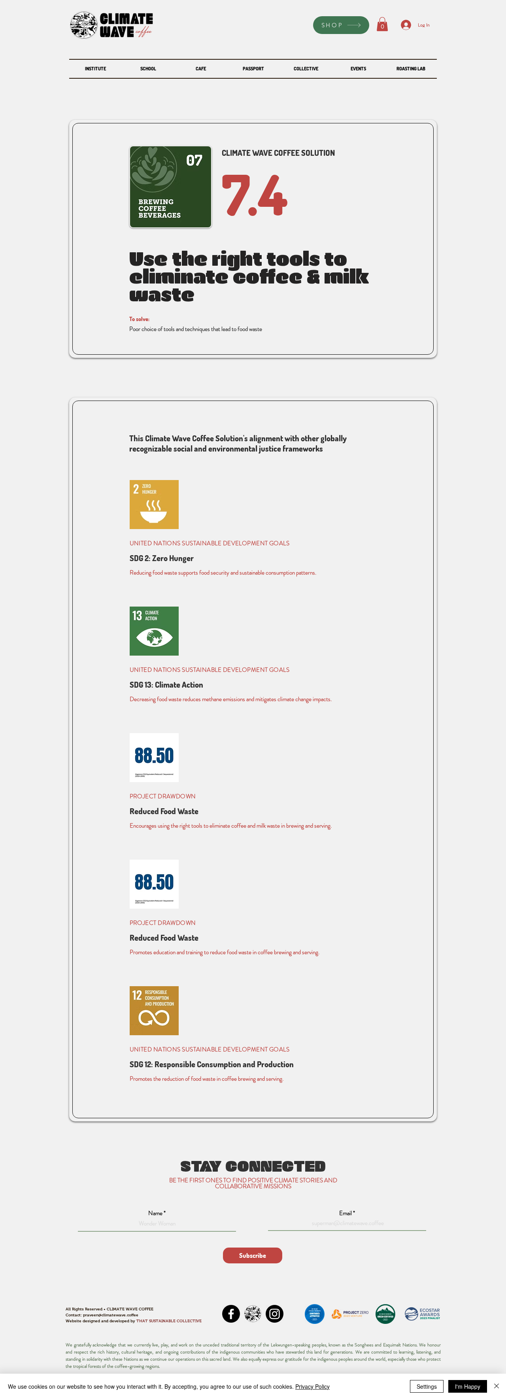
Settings (427, 1386)
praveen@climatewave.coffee (110, 1315)
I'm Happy (467, 1386)
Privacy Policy (312, 1386)
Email (345, 1213)
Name (155, 1213)
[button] (382, 24)
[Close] (496, 1386)
